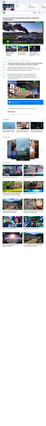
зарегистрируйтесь (32, 108)
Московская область (12, 60)
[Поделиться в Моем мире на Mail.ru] (4, 73)
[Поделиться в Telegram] (4, 62)
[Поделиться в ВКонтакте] (4, 64)
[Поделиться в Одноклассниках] (4, 67)
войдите (24, 108)
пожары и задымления (25, 60)
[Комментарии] (4, 76)
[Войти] (39, 12)
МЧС (18, 60)
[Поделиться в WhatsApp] (4, 70)
